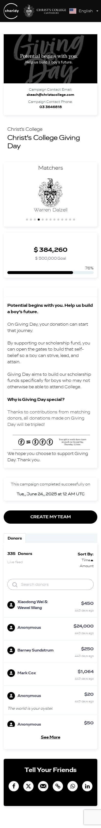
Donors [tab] (15, 538)
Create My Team (50, 516)
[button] (27, 220)
